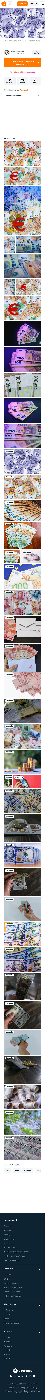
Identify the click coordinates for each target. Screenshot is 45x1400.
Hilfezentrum (9, 1371)
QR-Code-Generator (12, 1321)
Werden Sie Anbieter (12, 1384)
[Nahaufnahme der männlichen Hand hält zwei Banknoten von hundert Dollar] (22, 943)
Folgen (36, 54)
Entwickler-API (9, 1308)
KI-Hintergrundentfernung (14, 1317)
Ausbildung (8, 1304)
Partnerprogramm (11, 1344)
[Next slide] (35, 1232)
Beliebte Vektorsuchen (13, 1348)
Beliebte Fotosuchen (12, 1353)
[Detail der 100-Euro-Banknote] (22, 418)
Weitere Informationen (14, 94)
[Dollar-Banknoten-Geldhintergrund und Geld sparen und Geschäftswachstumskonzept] (22, 1158)
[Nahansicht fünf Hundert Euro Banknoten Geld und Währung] (13, 604)
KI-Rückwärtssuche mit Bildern (16, 1313)
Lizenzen (7, 1335)
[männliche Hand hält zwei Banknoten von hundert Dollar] (22, 1076)
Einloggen (33, 4)
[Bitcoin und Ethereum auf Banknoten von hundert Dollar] (22, 1131)
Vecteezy (7, 1291)
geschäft (27, 1231)
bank (17, 1231)
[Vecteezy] (3, 3)
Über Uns (7, 1380)
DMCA (6, 1340)
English (7, 1398)
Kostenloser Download (22, 62)
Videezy (7, 1295)
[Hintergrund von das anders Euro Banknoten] (22, 197)
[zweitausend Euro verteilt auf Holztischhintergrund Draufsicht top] (22, 569)
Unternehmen (9, 1300)
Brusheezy (8, 1287)
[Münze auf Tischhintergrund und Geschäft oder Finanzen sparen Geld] (22, 809)
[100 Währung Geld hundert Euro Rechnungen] (22, 367)
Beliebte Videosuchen (12, 1357)
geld (7, 1231)
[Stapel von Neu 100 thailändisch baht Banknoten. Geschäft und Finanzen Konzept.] (22, 732)
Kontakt (7, 1375)
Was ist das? (24, 90)
